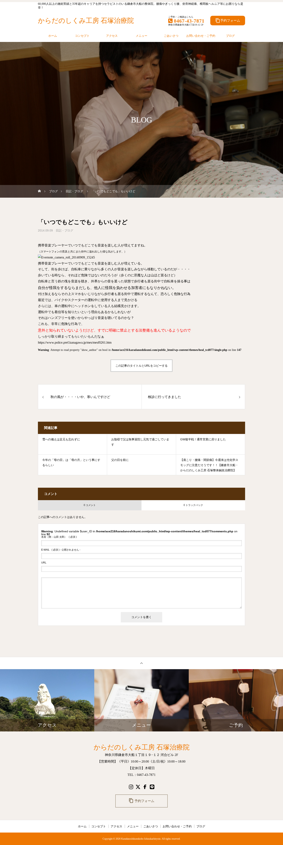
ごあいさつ (171, 35)
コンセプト (82, 35)
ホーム (52, 35)
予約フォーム (227, 20)
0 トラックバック (193, 505)
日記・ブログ (64, 230)
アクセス (112, 35)
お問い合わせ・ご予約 (200, 35)
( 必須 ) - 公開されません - (60, 550)
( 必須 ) (59, 537)
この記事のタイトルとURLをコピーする (141, 365)
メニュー (141, 35)
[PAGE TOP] (141, 663)
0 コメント (90, 505)
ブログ (230, 35)
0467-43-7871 (189, 21)
